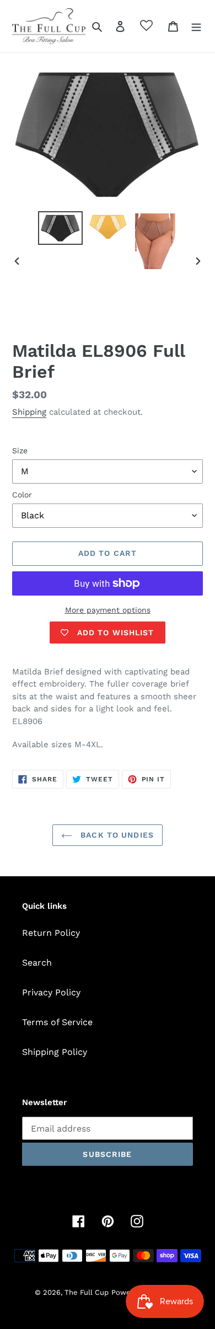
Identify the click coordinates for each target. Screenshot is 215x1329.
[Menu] (196, 26)
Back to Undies (116, 834)
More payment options (107, 609)
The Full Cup (86, 1292)
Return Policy (51, 933)
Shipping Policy (54, 1052)
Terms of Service (57, 1022)
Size (20, 450)
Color (22, 494)
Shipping (29, 412)
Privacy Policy (51, 992)
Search (37, 962)
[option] (60, 228)
